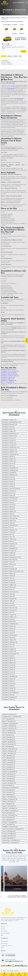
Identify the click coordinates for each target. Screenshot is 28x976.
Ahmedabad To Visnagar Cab (9, 614)
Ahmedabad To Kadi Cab (8, 541)
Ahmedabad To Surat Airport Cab (10, 591)
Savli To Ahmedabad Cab (8, 785)
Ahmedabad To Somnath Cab (9, 651)
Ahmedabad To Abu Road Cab (9, 635)
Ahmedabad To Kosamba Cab (9, 550)
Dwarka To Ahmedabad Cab (8, 831)
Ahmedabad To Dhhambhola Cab (10, 525)
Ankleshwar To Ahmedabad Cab (9, 771)
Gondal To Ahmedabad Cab (8, 838)
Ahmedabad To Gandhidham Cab (8, 380)
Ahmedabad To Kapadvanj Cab (9, 543)
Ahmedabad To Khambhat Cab (9, 475)
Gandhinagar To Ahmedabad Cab (10, 723)
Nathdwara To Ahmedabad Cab (9, 799)
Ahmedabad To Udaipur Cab (9, 431)
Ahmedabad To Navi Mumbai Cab (10, 692)
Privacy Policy (4, 931)
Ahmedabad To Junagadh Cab (9, 472)
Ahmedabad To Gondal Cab (8, 486)
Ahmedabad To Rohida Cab (8, 575)
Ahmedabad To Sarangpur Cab (9, 449)
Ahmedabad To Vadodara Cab (8, 377)
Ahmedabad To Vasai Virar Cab (9, 607)
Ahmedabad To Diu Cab (7, 527)
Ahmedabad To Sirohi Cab (8, 589)
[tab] (7, 29)
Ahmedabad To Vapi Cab (8, 603)
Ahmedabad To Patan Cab (8, 644)
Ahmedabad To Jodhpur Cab (9, 458)
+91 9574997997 (19, 2)
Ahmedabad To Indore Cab (8, 699)
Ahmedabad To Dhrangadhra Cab (10, 468)
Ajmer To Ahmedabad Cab (8, 824)
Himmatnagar (20, 897)
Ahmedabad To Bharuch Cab (7, 378)
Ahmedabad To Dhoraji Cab (8, 679)
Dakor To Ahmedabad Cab (8, 778)
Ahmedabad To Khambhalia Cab (9, 548)
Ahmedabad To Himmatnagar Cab (10, 454)
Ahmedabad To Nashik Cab (8, 690)
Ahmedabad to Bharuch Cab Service (9, 374)
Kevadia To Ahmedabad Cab (9, 783)
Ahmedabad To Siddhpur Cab (9, 585)
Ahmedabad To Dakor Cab (8, 465)
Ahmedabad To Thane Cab (8, 594)
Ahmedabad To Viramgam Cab (9, 610)
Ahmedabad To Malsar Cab (8, 555)
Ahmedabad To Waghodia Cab (9, 697)
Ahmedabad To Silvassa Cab (9, 587)
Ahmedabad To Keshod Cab (8, 493)
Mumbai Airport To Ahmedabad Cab (10, 842)
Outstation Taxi (4, 941)
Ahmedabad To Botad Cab (8, 481)
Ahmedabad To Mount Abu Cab (9, 559)
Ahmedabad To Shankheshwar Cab (10, 433)
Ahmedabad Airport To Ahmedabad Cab (11, 716)
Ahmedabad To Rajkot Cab (8, 429)
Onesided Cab (22, 970)
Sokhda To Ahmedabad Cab (8, 760)
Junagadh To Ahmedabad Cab (9, 725)
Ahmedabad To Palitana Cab (9, 564)
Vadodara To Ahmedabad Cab (9, 714)
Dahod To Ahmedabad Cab (8, 767)
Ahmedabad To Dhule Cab (8, 681)
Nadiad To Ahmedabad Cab (8, 741)
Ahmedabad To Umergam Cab (9, 598)
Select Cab (23, 51)
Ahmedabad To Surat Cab (8, 426)
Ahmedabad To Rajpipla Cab (9, 649)
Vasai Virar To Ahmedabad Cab (9, 815)
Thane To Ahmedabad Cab (8, 813)
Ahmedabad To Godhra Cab (8, 628)
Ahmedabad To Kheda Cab (8, 495)
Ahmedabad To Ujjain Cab (8, 596)
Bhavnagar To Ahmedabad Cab (9, 748)
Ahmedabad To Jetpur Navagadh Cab (11, 488)
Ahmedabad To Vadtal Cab (8, 507)
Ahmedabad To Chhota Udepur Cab (10, 516)
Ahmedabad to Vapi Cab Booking (8, 372)
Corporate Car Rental (6, 945)
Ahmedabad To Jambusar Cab (9, 539)
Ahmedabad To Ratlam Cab (8, 573)
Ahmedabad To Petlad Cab (8, 456)
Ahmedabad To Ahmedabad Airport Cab (11, 422)
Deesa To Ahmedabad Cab (8, 790)
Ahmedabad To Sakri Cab (8, 578)
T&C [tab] (20, 56)
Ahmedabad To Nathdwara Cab (9, 642)
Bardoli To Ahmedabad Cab (8, 774)
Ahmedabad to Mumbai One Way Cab (10, 375)
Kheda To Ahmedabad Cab (8, 780)
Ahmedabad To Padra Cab (8, 562)
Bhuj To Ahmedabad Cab (8, 746)
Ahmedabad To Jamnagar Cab (9, 445)
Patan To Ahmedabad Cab (8, 758)
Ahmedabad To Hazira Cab (8, 532)
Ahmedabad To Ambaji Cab (8, 479)
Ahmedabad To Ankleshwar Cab (9, 452)
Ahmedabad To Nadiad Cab (8, 688)
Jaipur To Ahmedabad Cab (8, 794)
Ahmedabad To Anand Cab (8, 619)
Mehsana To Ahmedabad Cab (9, 751)
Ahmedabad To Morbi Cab (8, 477)
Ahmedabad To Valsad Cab (8, 509)
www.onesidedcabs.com (11, 395)
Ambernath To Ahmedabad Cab (9, 808)
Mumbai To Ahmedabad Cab (9, 806)
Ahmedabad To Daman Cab (8, 672)
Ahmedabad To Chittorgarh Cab (9, 518)
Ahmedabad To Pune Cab (8, 646)
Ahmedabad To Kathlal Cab (8, 546)
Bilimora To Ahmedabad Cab (7, 382)
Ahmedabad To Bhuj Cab (8, 513)
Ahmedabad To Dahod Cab (8, 669)
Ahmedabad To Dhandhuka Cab (9, 676)
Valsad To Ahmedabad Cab (8, 737)
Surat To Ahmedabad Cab (8, 719)
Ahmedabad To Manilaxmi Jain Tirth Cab (11, 557)
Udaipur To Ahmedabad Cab (9, 801)
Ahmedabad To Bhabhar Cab (9, 511)
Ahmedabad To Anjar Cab (8, 656)
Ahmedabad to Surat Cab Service (9, 369)
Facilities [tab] (15, 56)
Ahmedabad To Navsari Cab (9, 438)
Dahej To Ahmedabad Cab (8, 769)
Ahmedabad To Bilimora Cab (9, 662)
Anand (15, 897)
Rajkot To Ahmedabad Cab (8, 730)
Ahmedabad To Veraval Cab (8, 463)
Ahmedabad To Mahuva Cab (9, 461)
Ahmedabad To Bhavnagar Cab (9, 424)
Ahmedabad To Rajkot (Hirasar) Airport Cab (12, 571)
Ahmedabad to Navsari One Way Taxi (10, 371)
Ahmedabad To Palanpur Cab (9, 442)
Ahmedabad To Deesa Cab (8, 674)
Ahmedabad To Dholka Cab (8, 484)
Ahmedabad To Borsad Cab (8, 637)
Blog (2, 935)
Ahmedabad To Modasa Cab (9, 640)
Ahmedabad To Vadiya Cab (8, 601)
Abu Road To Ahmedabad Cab (9, 822)
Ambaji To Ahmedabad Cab (8, 762)
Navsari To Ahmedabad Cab (9, 732)
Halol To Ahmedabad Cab (8, 792)
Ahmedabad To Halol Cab (8, 685)
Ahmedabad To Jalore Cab (8, 536)
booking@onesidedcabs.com (14, 961)
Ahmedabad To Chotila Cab (8, 665)
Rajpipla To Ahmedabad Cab (9, 835)
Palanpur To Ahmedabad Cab (9, 753)
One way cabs (4, 943)
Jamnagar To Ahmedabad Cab (9, 728)
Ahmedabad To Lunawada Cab (9, 500)
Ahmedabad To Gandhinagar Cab (10, 470)
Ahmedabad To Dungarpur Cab (9, 530)
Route (2, 947)
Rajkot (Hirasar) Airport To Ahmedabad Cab (12, 829)
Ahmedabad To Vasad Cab (8, 605)
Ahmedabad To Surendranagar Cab (10, 653)
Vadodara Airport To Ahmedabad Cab (11, 840)
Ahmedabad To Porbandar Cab (9, 568)
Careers (2, 928)
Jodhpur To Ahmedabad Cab (9, 797)
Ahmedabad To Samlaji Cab (8, 580)
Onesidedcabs (8, 391)
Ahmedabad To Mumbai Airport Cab (10, 447)
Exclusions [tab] (10, 56)
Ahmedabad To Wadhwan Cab (9, 617)
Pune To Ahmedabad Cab (8, 803)
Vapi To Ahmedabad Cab (8, 735)
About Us (3, 926)
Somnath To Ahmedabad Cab (9, 833)
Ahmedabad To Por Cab (8, 566)
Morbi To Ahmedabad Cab (8, 755)
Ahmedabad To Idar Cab (8, 534)
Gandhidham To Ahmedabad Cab (10, 826)
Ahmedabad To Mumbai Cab (9, 440)
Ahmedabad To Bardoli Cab (8, 658)
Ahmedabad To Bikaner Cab (8, 660)
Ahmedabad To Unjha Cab (8, 633)
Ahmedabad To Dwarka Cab (8, 683)
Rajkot (11, 897)
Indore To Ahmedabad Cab (8, 817)
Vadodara (20, 895)
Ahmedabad (7, 897)
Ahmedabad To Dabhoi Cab (8, 667)
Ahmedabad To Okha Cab (8, 695)
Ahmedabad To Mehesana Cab (9, 436)
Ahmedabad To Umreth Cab (8, 504)
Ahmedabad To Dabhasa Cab (9, 520)
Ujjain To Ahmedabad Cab (8, 819)
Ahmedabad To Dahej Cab (8, 523)
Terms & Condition (5, 933)
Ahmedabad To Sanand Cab (8, 582)
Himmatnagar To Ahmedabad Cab (10, 787)
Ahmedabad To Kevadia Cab (9, 491)
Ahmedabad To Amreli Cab (8, 630)
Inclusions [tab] (4, 56)
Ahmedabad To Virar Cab (8, 612)
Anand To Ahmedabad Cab (8, 739)
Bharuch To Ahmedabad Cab (9, 721)
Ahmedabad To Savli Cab (8, 502)
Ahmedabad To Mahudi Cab (8, 552)
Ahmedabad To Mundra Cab (9, 626)
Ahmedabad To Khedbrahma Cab (10, 497)
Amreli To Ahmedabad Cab (8, 764)
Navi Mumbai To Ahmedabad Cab (10, 810)
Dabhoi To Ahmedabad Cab (8, 776)
